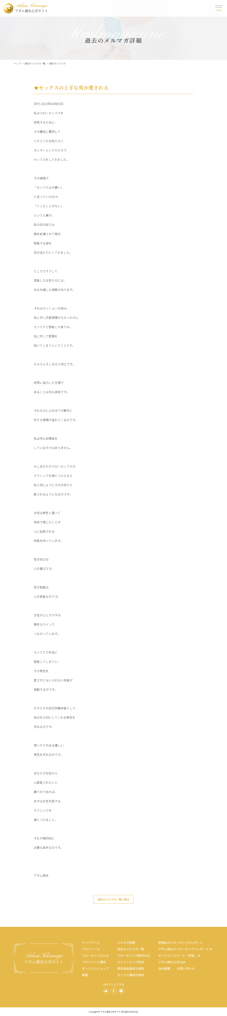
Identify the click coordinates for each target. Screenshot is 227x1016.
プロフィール (91, 949)
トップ (17, 63)
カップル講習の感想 (130, 975)
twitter (106, 991)
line (121, 991)
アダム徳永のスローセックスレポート (183, 948)
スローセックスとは (95, 955)
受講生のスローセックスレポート (180, 942)
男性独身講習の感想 (130, 968)
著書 (85, 975)
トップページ (91, 942)
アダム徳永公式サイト (31, 8)
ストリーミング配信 (130, 962)
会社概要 (164, 968)
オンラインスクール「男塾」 (177, 955)
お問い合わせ (186, 968)
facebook (113, 991)
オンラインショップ (95, 968)
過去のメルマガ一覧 (35, 63)
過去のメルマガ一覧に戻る (113, 899)
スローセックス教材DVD (133, 955)
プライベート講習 (94, 962)
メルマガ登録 (126, 942)
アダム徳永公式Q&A (171, 962)
